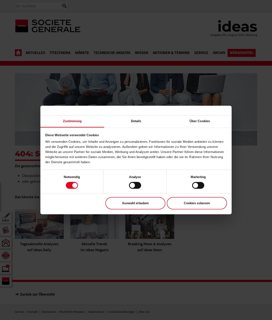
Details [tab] (136, 121)
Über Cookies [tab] (200, 121)
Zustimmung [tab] (72, 121)
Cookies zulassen (197, 203)
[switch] (135, 185)
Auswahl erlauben (135, 203)
